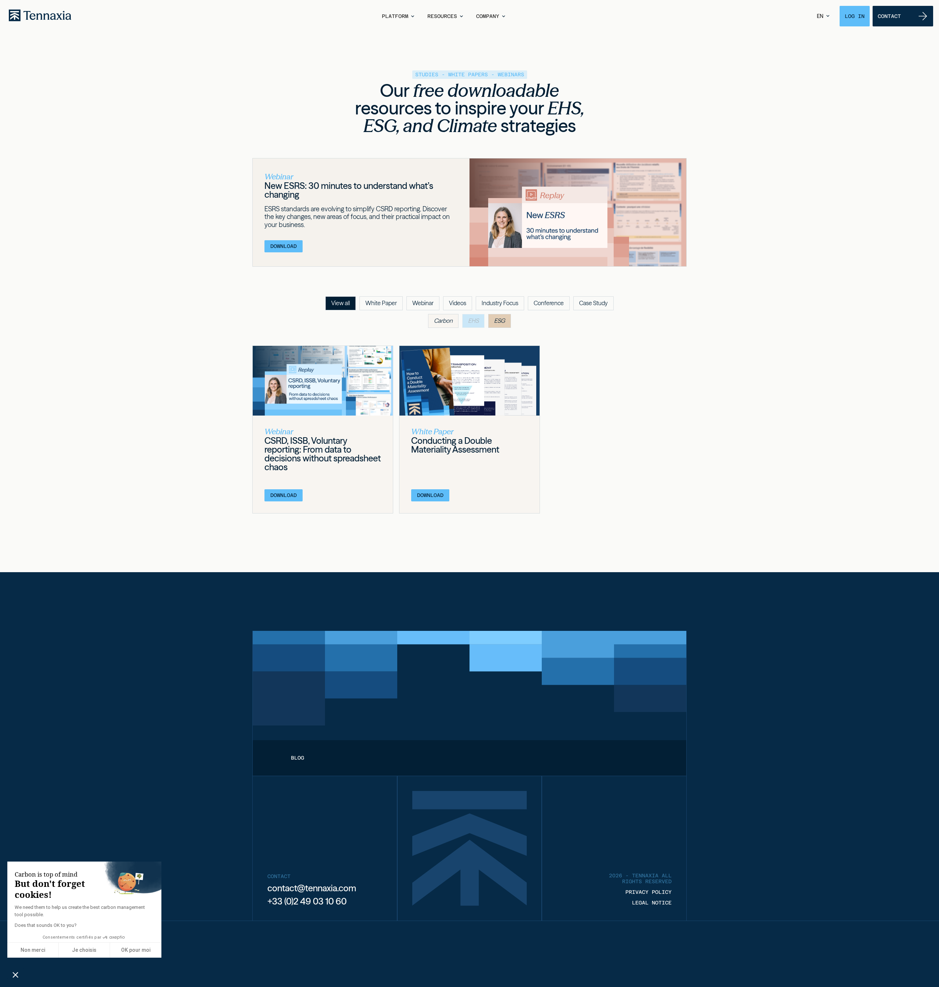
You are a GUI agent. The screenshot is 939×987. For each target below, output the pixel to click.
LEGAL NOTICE (652, 903)
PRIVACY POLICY (648, 892)
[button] (399, 16)
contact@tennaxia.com (311, 888)
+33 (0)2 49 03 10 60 (307, 901)
